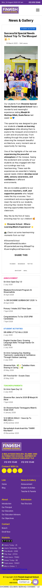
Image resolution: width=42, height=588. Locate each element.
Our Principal (7, 507)
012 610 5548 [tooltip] (11, 462)
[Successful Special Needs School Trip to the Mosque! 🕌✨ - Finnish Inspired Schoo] (10, 10)
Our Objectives (8, 518)
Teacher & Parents (28, 491)
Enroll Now (6, 532)
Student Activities (28, 28)
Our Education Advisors (11, 514)
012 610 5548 (34, 2)
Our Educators (7, 511)
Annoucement (26, 484)
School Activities (12, 28)
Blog (3, 488)
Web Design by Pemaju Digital (21, 583)
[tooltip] (4, 470)
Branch (4, 528)
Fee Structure (26, 504)
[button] (37, 10)
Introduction (6, 504)
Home (4, 484)
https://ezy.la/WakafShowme (14, 569)
